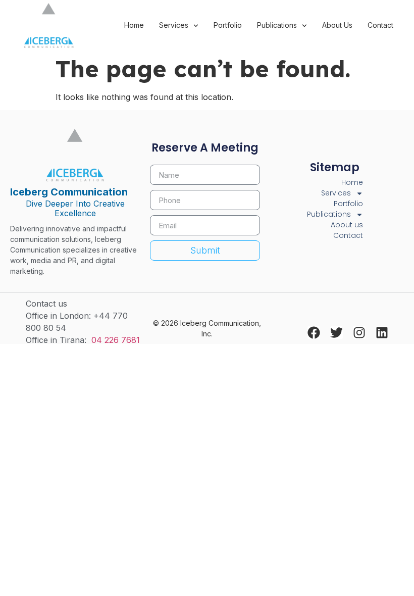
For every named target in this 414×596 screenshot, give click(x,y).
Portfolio (228, 25)
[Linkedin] (382, 332)
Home (134, 25)
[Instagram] (359, 332)
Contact (380, 25)
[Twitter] (336, 332)
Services (173, 25)
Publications (277, 25)
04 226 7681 (115, 340)
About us (337, 25)
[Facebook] (313, 332)
